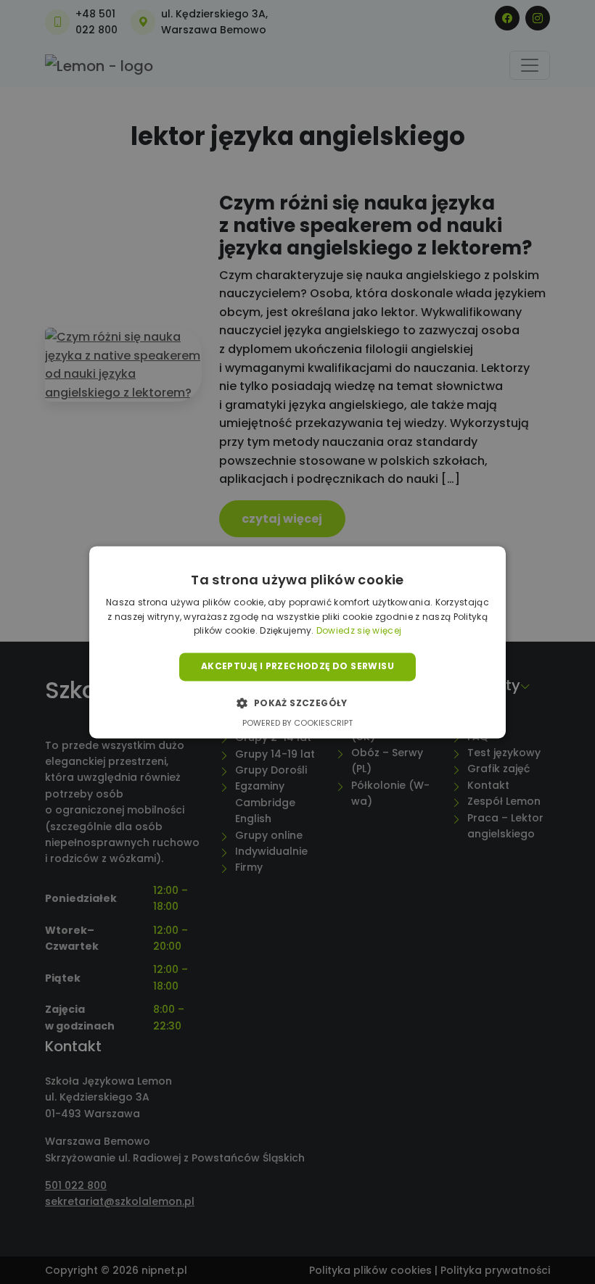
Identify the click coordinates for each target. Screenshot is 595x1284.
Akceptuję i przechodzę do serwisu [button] (297, 666)
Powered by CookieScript (297, 723)
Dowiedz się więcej (358, 631)
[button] (297, 702)
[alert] (297, 642)
